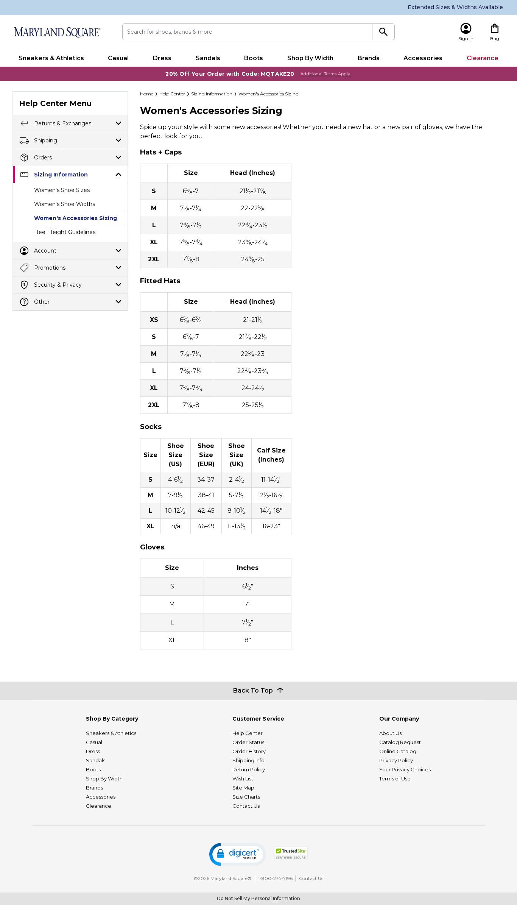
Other (42, 301)
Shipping (45, 140)
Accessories (422, 58)
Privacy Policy (396, 760)
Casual (118, 58)
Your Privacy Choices (405, 769)
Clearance (482, 58)
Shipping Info (248, 760)
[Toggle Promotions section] (118, 267)
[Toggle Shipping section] (118, 140)
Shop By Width (310, 58)
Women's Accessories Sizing (75, 218)
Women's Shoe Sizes (62, 190)
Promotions (49, 267)
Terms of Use (395, 778)
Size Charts (246, 797)
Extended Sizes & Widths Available (455, 7)
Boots (253, 58)
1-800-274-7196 (275, 878)
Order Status (248, 742)
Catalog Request (400, 742)
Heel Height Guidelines (64, 232)
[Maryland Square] (56, 32)
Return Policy (248, 769)
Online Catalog (397, 751)
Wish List (242, 778)
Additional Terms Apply (325, 73)
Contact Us (246, 806)
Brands (369, 58)
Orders (43, 157)
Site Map (243, 788)
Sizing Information (61, 174)
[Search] (383, 31)
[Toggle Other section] (118, 302)
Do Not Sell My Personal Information (258, 898)
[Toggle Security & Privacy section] (118, 284)
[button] (237, 854)
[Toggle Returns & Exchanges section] (118, 123)
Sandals (208, 58)
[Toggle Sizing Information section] (118, 174)
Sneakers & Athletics (51, 58)
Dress (162, 58)
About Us (390, 733)
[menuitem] (51, 58)
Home (146, 94)
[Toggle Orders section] (118, 157)
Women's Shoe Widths (64, 204)
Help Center (172, 94)
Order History (249, 751)
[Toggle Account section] (118, 250)
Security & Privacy (58, 284)
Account (45, 250)
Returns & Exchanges (62, 123)
